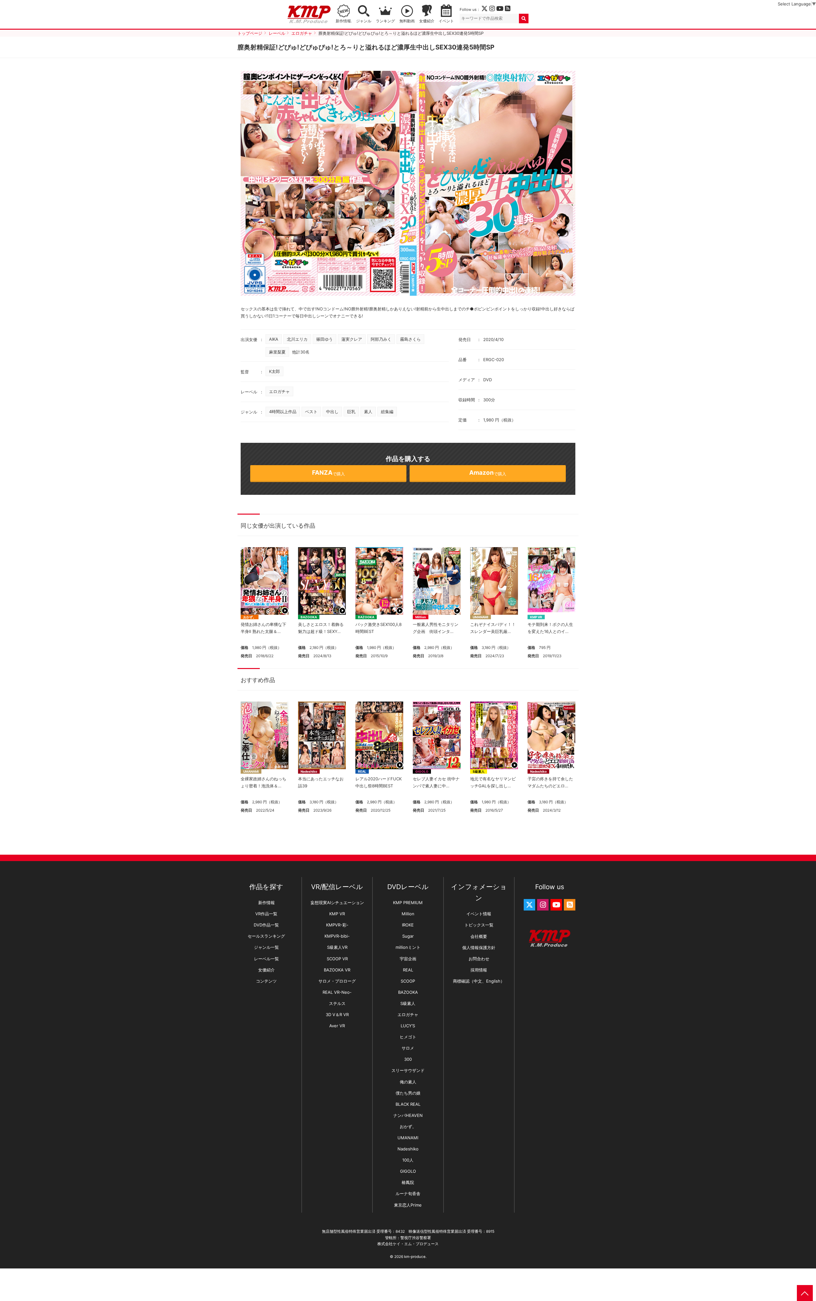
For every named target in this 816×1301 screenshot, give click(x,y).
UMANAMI (480, 617)
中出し (332, 411)
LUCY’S (408, 1025)
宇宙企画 (408, 958)
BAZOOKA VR (337, 969)
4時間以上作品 (282, 411)
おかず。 (249, 617)
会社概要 (478, 936)
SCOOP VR (337, 958)
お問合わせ (479, 958)
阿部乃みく (381, 339)
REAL (362, 771)
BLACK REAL (408, 1104)
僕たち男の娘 (408, 1093)
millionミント (408, 947)
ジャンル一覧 (266, 947)
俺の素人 (408, 1081)
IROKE (408, 924)
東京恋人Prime (408, 1205)
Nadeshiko (309, 771)
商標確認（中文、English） (479, 981)
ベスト (311, 411)
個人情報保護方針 (478, 947)
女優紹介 (426, 21)
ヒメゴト (408, 1036)
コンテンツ (266, 981)
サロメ (408, 1048)
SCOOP (408, 981)
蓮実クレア (351, 339)
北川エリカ (297, 339)
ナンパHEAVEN (408, 1115)
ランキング (385, 21)
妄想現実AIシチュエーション (337, 902)
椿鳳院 (408, 1182)
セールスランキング (266, 936)
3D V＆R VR (337, 1014)
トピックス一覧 (478, 924)
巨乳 (351, 411)
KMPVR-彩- (337, 924)
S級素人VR (337, 947)
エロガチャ (279, 391)
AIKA (273, 339)
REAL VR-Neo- (337, 992)
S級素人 (478, 771)
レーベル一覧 (266, 958)
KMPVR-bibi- (337, 936)
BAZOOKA (309, 617)
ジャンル (363, 21)
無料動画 (407, 21)
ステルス (337, 1003)
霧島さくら (410, 339)
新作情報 (266, 902)
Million (420, 617)
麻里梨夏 (277, 351)
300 (408, 1059)
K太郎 (274, 371)
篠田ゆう (324, 339)
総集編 (387, 411)
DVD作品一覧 (266, 924)
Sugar (408, 936)
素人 (368, 411)
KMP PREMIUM (408, 902)
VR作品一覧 (266, 913)
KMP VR (536, 617)
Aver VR (337, 1025)
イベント (446, 21)
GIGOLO (421, 771)
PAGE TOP (805, 1293)
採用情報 (478, 969)
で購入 (328, 472)
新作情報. (344, 21)
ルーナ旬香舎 (408, 1193)
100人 (407, 1160)
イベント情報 (478, 913)
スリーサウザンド (408, 1070)
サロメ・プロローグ (337, 981)
